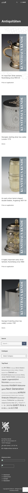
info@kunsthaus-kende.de (10, 448)
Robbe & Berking (13, 392)
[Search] (24, 343)
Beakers (22, 368)
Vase (16, 400)
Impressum (6, 475)
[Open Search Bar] (17, 2)
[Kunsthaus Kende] (4, 2)
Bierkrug (3, 370)
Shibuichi (13, 398)
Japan (4, 379)
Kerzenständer (12, 382)
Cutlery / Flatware (19, 370)
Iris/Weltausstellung (20, 377)
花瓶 (4, 408)
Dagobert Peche (5, 372)
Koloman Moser (18, 382)
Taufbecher (4, 400)
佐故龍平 (16, 405)
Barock (18, 368)
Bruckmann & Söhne (10, 370)
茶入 (7, 408)
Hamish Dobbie (10, 377)
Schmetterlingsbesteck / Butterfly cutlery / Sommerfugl (12, 395)
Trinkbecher (10, 400)
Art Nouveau (13, 367)
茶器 (9, 408)
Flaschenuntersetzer (16, 374)
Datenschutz (7, 476)
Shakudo (5, 398)
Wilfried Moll (20, 400)
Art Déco (7, 368)
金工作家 (14, 408)
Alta (2, 367)
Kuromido (5, 385)
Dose (16, 372)
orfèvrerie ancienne (5, 392)
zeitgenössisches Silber (8, 403)
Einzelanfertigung (6, 375)
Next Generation (15, 389)
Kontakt (5, 478)
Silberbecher (20, 398)
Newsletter (6, 480)
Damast (11, 372)
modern (13, 385)
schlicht (21, 392)
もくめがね (8, 405)
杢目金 (22, 405)
